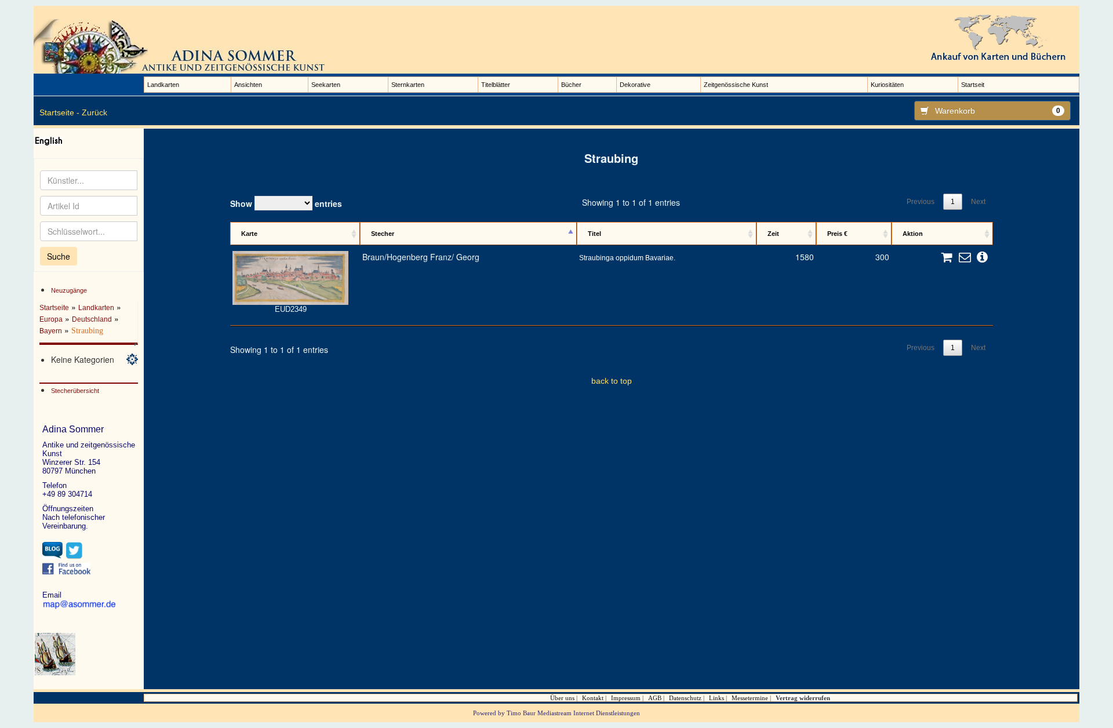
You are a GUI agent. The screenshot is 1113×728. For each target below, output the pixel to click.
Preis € (837, 233)
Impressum (626, 697)
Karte (249, 233)
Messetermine (750, 697)
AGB (654, 697)
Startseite (54, 308)
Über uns (562, 697)
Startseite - (59, 112)
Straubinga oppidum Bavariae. (627, 258)
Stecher (382, 233)
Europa (51, 319)
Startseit (972, 84)
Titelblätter (495, 84)
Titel (594, 233)
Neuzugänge (69, 290)
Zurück (94, 112)
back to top (611, 380)
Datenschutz (685, 697)
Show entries (286, 203)
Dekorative (635, 84)
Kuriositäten (887, 84)
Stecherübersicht (75, 390)
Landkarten (163, 84)
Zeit (773, 233)
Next (978, 202)
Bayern (50, 331)
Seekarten (325, 84)
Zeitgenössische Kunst (736, 84)
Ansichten (248, 84)
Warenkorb (998, 110)
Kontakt (592, 697)
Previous (920, 202)
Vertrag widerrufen (803, 697)
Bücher (571, 84)
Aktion (913, 233)
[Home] (184, 46)
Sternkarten (407, 84)
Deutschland (92, 319)
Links (716, 697)
